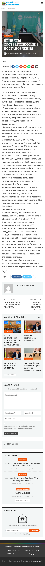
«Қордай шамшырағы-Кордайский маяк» (22, 546)
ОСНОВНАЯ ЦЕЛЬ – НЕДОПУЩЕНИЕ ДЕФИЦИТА (12, 305)
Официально (8, 35)
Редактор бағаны (13, 550)
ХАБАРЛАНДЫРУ (22, 493)
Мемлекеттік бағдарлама (28, 554)
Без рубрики (22, 459)
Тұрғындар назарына (22, 489)
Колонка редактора (31, 550)
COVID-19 (10, 554)
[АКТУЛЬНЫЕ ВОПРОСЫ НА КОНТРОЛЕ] (32, 326)
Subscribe (34, 530)
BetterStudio (38, 561)
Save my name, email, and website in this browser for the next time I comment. (19, 427)
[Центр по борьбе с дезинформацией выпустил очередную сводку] (32, 354)
